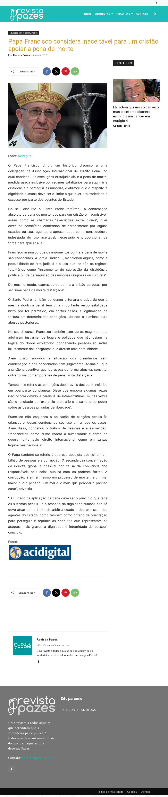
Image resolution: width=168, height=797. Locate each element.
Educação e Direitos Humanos (23, 32)
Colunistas (102, 13)
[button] (155, 14)
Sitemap (145, 792)
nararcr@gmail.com (37, 758)
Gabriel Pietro (121, 125)
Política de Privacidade (110, 792)
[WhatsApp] (75, 71)
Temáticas (123, 13)
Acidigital (25, 156)
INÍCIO (87, 13)
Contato (142, 13)
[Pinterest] (65, 71)
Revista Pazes (21, 54)
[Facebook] (157, 3)
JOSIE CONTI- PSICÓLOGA (78, 710)
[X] (56, 71)
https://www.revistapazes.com (53, 645)
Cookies (132, 792)
